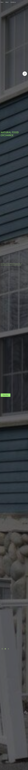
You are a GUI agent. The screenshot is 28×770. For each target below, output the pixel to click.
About (6, 2)
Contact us (13, 2)
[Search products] (25, 74)
